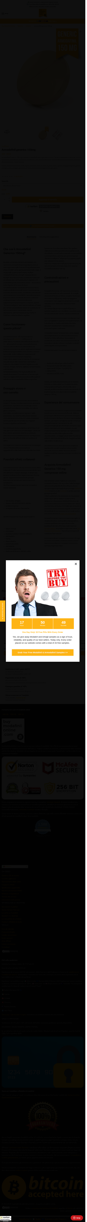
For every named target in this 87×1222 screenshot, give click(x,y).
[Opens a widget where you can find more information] (77, 1218)
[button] (5, 1219)
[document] (42, 611)
